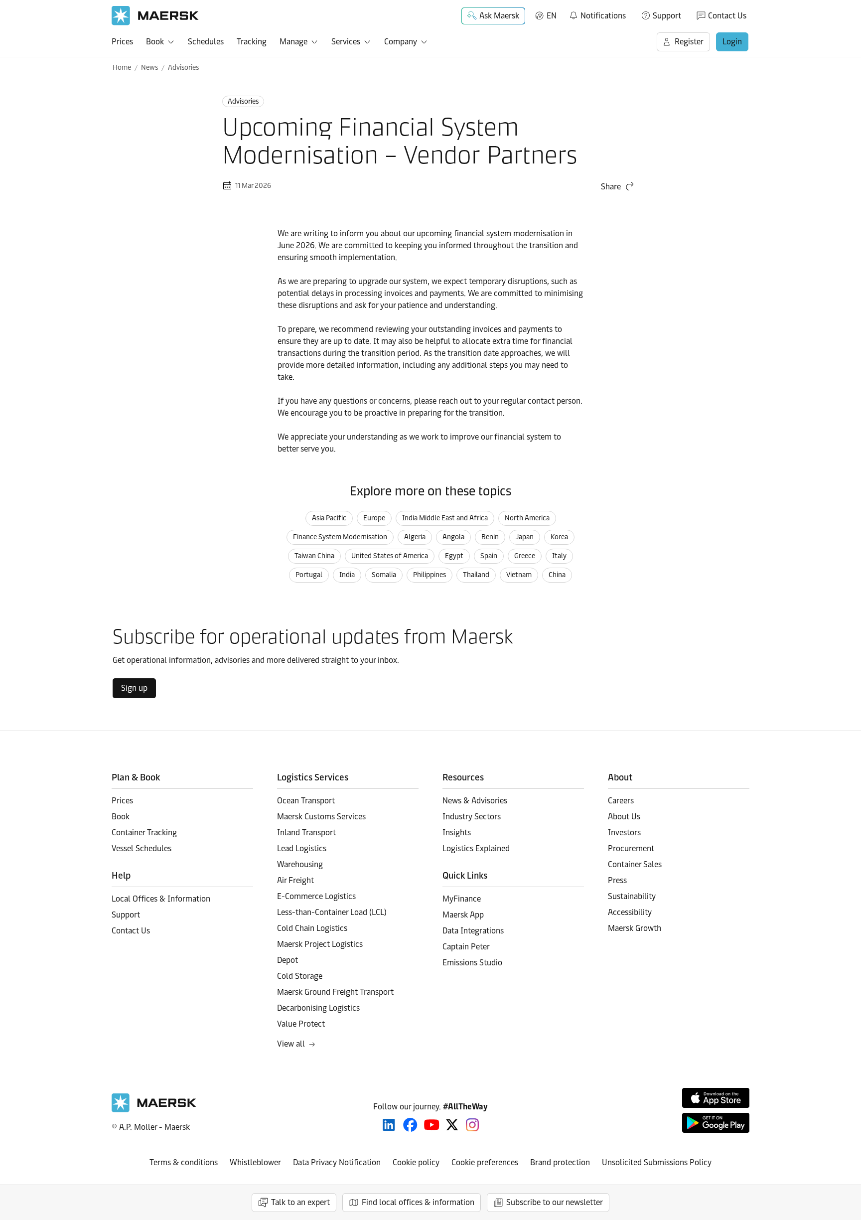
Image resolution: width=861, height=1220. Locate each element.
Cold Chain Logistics (312, 928)
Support (667, 15)
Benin (490, 537)
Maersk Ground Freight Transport (335, 992)
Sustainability (632, 896)
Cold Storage (299, 976)
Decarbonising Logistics (318, 1008)
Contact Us (727, 15)
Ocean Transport (306, 800)
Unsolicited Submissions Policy (657, 1162)
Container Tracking (144, 832)
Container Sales (635, 864)
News (149, 67)
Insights (456, 832)
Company (400, 41)
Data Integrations (473, 930)
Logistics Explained (476, 848)
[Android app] (715, 1123)
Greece (524, 556)
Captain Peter (466, 946)
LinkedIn (389, 1125)
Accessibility (630, 912)
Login (732, 41)
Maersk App (463, 914)
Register (689, 41)
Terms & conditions (183, 1162)
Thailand (476, 575)
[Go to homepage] (155, 15)
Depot (287, 960)
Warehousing (300, 864)
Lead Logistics (301, 848)
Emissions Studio (472, 962)
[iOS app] (715, 1098)
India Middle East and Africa (445, 518)
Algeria (415, 537)
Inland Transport (306, 832)
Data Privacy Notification (337, 1162)
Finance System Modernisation (340, 537)
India (347, 575)
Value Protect (301, 1024)
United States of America (389, 556)
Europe (374, 518)
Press (617, 880)
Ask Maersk (499, 15)
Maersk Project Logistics (320, 944)
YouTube (432, 1125)
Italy (559, 556)
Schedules (206, 41)
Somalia (384, 575)
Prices (122, 41)
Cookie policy (416, 1162)
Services (345, 41)
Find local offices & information (418, 1202)
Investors (624, 832)
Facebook (410, 1125)
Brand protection (560, 1162)
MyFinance (461, 899)
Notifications (597, 13)
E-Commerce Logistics (316, 896)
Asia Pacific (329, 518)
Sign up (134, 688)
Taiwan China (314, 556)
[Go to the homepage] (154, 1109)
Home (122, 67)
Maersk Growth (634, 928)
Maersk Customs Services (321, 816)
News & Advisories (474, 800)
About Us (624, 816)
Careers (621, 800)
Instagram (472, 1125)
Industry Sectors (471, 816)
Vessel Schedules (141, 848)
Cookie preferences (484, 1162)
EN (552, 15)
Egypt (454, 556)
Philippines (429, 575)
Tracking (252, 41)
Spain (488, 556)
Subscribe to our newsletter (554, 1202)
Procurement (631, 848)
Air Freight (295, 880)
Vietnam (519, 575)
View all (291, 1044)
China (557, 575)
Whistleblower (255, 1162)
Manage (293, 41)
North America (527, 518)
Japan (525, 537)
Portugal (308, 575)
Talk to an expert (300, 1202)
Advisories (183, 67)
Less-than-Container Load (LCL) (332, 912)
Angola (453, 537)
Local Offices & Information (161, 899)
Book (155, 41)
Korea (559, 537)
